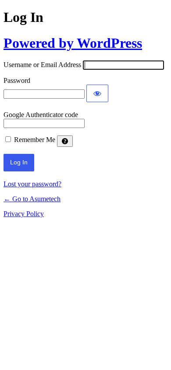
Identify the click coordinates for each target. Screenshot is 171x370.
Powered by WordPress (73, 43)
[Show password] (97, 93)
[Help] (65, 141)
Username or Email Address (42, 64)
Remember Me (34, 139)
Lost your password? (32, 184)
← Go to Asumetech (32, 199)
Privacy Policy (24, 213)
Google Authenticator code (41, 114)
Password (17, 80)
